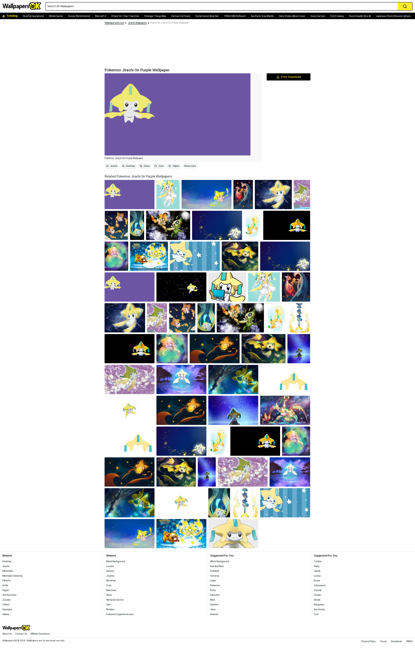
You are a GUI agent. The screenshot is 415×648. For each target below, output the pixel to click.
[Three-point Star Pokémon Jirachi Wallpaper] (233, 533)
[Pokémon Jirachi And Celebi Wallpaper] (168, 225)
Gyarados (7, 609)
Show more (190, 166)
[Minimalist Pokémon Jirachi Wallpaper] (285, 379)
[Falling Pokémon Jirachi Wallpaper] (137, 225)
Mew (212, 600)
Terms (383, 641)
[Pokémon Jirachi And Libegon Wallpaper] (285, 410)
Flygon (5, 590)
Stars (146, 166)
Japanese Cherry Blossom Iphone (393, 16)
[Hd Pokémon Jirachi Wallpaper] (273, 194)
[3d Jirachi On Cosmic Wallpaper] (181, 287)
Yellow (175, 166)
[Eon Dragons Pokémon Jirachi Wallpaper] (243, 194)
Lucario (110, 566)
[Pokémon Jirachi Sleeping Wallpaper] (116, 256)
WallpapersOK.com (114, 22)
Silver (109, 595)
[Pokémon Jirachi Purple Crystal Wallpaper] (129, 379)
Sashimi (214, 604)
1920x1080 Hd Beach (235, 16)
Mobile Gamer (56, 16)
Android (214, 614)
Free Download (291, 77)
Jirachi (113, 166)
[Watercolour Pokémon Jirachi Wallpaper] (299, 317)
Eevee (317, 580)
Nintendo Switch (115, 600)
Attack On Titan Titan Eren (125, 16)
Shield (317, 600)
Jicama (110, 576)
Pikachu (6, 580)
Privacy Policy (368, 641)
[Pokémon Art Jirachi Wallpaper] (252, 225)
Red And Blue (217, 566)
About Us (7, 633)
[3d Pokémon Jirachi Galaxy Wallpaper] (233, 379)
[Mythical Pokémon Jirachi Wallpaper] (286, 225)
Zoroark (6, 600)
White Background (219, 561)
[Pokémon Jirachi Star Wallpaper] (240, 256)
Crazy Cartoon (317, 16)
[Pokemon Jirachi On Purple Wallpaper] (129, 287)
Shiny (317, 566)
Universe (214, 576)
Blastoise (111, 590)
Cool (316, 614)
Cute (161, 166)
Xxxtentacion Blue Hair (207, 16)
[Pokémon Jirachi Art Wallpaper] (116, 225)
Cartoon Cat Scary (180, 16)
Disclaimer (396, 641)
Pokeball (214, 571)
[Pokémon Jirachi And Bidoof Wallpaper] (149, 256)
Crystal (317, 590)
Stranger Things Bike (155, 16)
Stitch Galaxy (337, 16)
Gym (108, 604)
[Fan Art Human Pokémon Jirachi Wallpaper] (168, 194)
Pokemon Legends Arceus (120, 614)
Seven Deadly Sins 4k (360, 16)
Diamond (214, 595)
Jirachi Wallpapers (137, 22)
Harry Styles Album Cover (292, 16)
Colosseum (320, 585)
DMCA (409, 641)
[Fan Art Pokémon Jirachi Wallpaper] (227, 287)
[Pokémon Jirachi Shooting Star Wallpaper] (206, 194)
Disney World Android (79, 16)
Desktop (130, 166)
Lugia (213, 580)
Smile (5, 585)
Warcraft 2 (100, 16)
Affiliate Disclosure (40, 633)
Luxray (317, 576)
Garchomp (319, 609)
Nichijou (110, 609)
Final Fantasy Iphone (33, 16)
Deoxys (110, 571)
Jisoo (213, 609)
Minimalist (7, 571)
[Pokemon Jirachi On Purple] (129, 194)
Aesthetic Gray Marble (262, 16)
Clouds (317, 595)
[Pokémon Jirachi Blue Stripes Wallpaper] (195, 256)
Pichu (213, 590)
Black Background (115, 561)
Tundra (317, 561)
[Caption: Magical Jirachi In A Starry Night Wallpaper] (181, 379)
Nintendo (111, 580)
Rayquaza (319, 604)
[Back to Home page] (23, 6)
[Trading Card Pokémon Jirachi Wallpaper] (302, 194)
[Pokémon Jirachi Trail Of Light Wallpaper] (217, 225)
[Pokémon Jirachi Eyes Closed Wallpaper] (298, 348)
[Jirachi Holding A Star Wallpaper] (215, 348)
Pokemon (215, 585)
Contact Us (21, 633)
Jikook (317, 571)
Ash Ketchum (9, 595)
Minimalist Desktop (12, 576)
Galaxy (5, 614)
